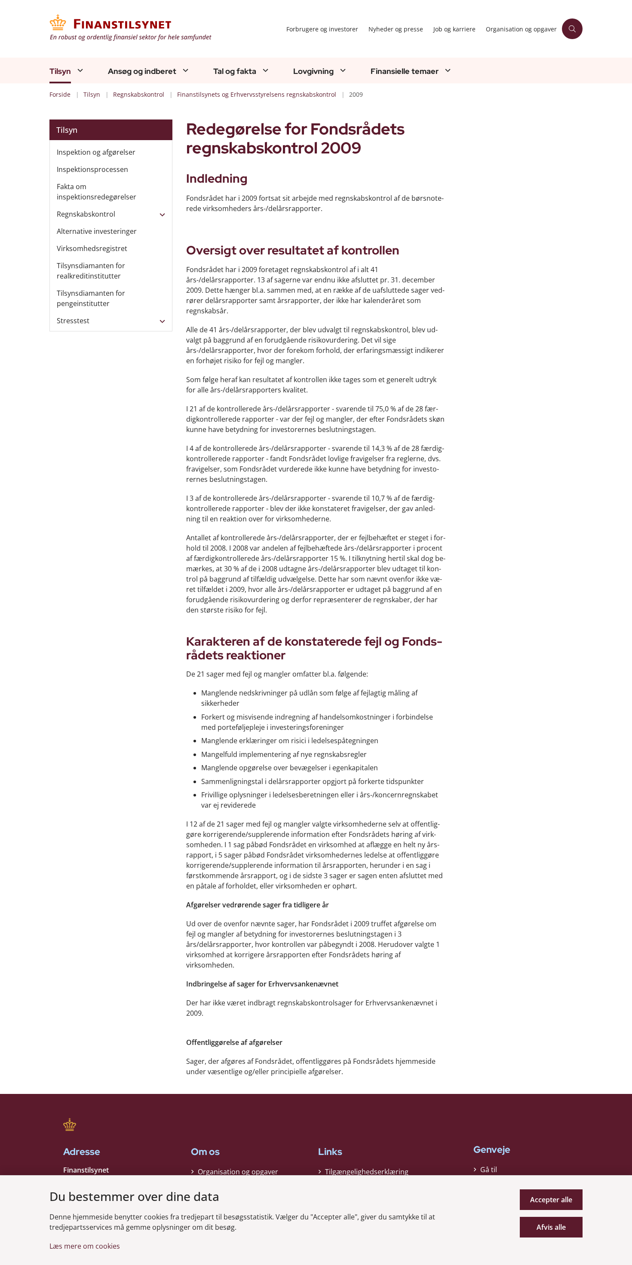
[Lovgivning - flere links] (342, 70)
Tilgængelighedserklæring (366, 1171)
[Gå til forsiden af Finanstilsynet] (165, 29)
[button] (160, 214)
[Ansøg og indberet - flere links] (184, 70)
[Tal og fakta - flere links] (264, 70)
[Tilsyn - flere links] (79, 70)
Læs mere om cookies (84, 1246)
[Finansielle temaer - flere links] (447, 70)
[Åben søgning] (572, 28)
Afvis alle (551, 1227)
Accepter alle (551, 1199)
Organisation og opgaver (238, 1171)
